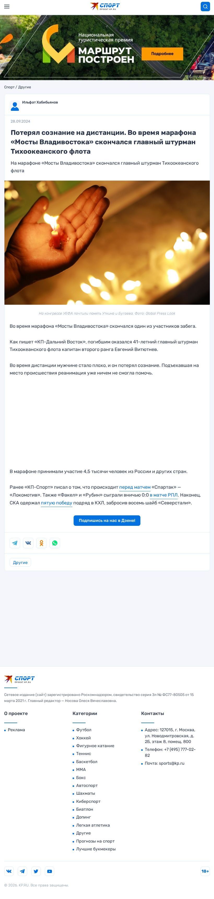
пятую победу (56, 503)
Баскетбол (86, 761)
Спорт (9, 87)
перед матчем (135, 487)
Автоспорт (87, 785)
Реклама (16, 729)
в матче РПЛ (164, 495)
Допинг (83, 817)
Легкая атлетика (93, 825)
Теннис (83, 753)
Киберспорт (88, 801)
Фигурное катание (95, 745)
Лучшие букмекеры (96, 848)
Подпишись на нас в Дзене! (107, 520)
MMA (81, 769)
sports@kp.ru (172, 763)
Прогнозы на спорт (95, 841)
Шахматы (85, 793)
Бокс (81, 777)
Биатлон (84, 809)
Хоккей (83, 737)
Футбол (83, 729)
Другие (24, 87)
